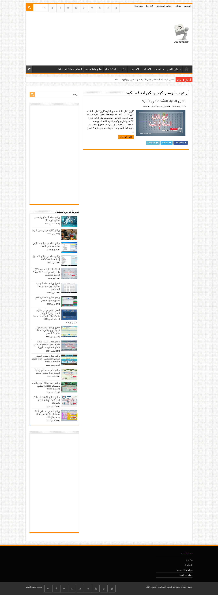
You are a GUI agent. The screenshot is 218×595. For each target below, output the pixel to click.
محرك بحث (139, 6)
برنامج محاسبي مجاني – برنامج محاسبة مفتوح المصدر (46, 244)
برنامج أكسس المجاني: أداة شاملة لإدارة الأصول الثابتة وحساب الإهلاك (47, 414)
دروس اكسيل (157, 106)
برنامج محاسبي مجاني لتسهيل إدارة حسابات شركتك (46, 257)
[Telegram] (116, 8)
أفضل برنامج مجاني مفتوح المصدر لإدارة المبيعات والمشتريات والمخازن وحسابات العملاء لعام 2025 (46, 314)
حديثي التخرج (174, 69)
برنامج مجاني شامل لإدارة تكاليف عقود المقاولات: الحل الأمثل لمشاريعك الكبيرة (47, 344)
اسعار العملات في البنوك (69, 69)
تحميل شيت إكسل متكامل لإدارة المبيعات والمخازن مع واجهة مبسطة (144, 79)
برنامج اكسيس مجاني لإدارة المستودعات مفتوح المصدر (47, 371)
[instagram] (108, 8)
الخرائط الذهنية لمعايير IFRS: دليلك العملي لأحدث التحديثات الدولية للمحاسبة (46, 272)
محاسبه (160, 69)
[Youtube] (100, 8)
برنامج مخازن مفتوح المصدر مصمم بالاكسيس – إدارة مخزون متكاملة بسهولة (45, 359)
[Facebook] (60, 8)
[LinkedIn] (84, 8)
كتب (123, 69)
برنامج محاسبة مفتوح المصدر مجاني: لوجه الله (47, 218)
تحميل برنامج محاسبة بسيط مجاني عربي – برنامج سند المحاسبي (48, 286)
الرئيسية (187, 6)
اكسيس (135, 69)
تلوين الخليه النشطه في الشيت (163, 101)
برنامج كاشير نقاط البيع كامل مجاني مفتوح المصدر (47, 299)
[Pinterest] (76, 8)
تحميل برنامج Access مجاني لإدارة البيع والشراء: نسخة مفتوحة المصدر (47, 330)
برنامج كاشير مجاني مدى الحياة (46, 230)
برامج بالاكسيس (93, 69)
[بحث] (29, 7)
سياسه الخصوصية (164, 6)
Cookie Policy (186, 575)
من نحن (178, 6)
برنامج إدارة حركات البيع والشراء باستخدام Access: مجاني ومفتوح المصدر (46, 386)
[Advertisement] (86, 37)
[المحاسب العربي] (179, 33)
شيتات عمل (110, 69)
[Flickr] (92, 8)
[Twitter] (68, 8)
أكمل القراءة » (126, 137)
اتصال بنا (149, 6)
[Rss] (52, 8)
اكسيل (147, 69)
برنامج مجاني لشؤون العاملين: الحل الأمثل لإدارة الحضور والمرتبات (46, 400)
